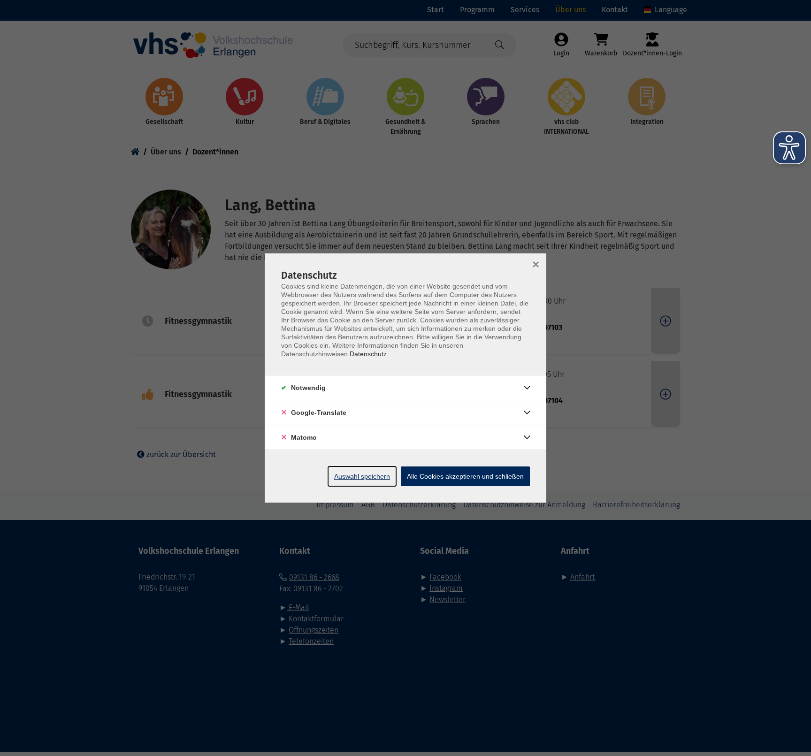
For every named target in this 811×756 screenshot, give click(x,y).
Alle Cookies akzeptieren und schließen (465, 476)
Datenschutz (368, 354)
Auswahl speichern (362, 476)
